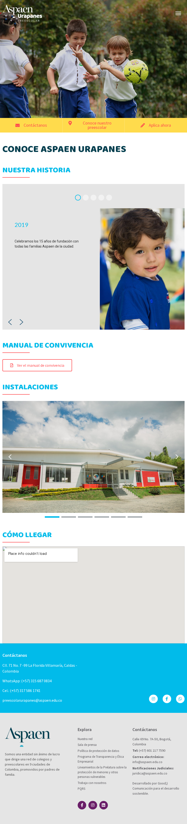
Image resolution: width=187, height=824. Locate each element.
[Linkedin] (103, 805)
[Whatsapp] (180, 699)
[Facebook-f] (167, 699)
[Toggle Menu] (178, 13)
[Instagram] (153, 699)
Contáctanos (14, 655)
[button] (78, 197)
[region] (93, 257)
